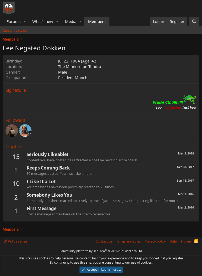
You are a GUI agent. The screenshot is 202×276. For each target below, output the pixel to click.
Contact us (103, 241)
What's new (42, 21)
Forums (14, 21)
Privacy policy (155, 241)
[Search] (194, 21)
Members (96, 21)
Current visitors (15, 30)
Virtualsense (17, 241)
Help (173, 241)
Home (186, 241)
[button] (24, 21)
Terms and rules (128, 241)
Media (70, 21)
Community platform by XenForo (101, 251)
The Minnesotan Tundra (79, 66)
